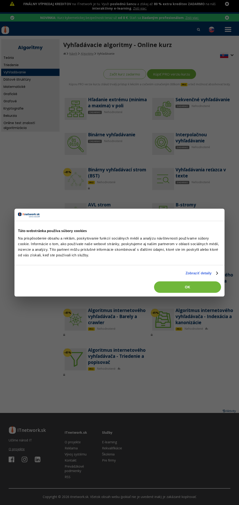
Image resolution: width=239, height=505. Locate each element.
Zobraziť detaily (199, 273)
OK (187, 287)
